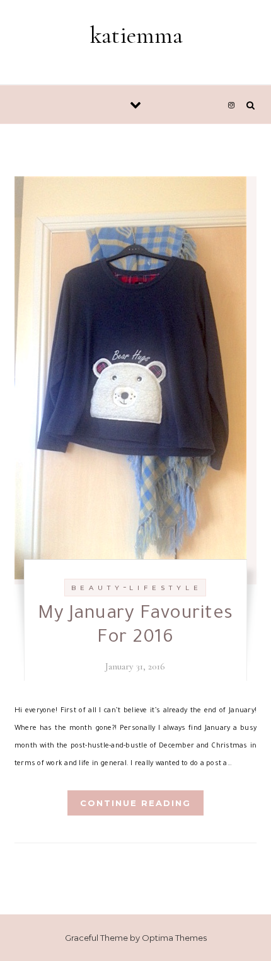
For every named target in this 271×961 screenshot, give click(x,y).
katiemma (136, 35)
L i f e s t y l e (164, 588)
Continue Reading (135, 803)
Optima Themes (174, 938)
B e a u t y (95, 588)
